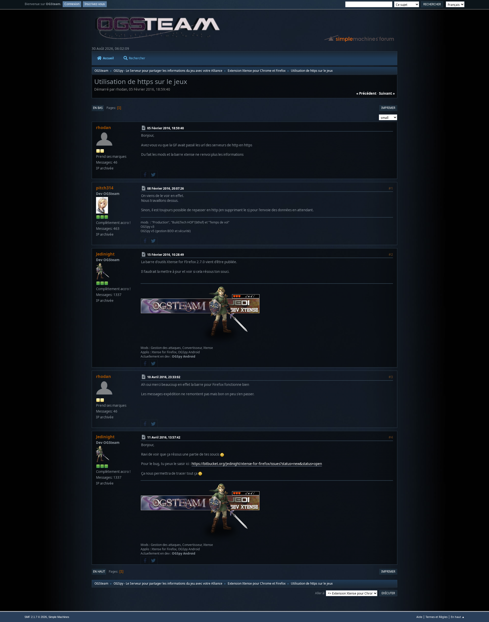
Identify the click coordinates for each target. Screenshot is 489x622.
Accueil (108, 58)
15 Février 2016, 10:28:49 (165, 254)
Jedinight (105, 254)
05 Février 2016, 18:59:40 (165, 128)
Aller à (319, 593)
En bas (98, 108)
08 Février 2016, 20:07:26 (165, 188)
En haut (99, 571)
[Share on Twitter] (153, 175)
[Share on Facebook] (145, 175)
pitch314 (104, 188)
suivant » (387, 93)
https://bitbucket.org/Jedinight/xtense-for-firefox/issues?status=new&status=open (257, 463)
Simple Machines (58, 616)
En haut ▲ (458, 617)
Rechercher (137, 58)
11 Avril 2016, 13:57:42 (163, 437)
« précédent (366, 93)
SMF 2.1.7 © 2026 (35, 616)
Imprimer (388, 108)
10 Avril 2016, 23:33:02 (163, 377)
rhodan (103, 127)
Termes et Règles (436, 617)
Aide (419, 617)
